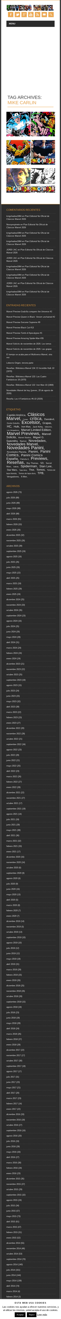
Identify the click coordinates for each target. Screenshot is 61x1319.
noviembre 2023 (13, 669)
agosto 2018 (12, 1007)
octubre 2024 (12, 610)
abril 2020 (10, 900)
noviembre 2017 (13, 1055)
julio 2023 (10, 691)
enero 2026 (11, 530)
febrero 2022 (12, 782)
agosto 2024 (12, 621)
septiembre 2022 (13, 744)
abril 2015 (10, 1221)
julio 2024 (10, 626)
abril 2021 (10, 835)
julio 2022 (10, 755)
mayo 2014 (11, 1281)
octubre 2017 (12, 1061)
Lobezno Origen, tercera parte (19, 363)
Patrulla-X (24, 459)
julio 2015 (10, 1205)
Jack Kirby (38, 426)
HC (9, 426)
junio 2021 (11, 825)
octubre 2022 (12, 739)
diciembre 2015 (13, 1179)
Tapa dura (23, 470)
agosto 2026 (12, 492)
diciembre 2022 (13, 728)
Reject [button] (32, 1315)
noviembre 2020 (13, 862)
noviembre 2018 (13, 991)
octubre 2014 (12, 1254)
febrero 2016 (12, 1168)
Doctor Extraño (13, 423)
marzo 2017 (11, 1098)
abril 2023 (10, 707)
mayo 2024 (11, 637)
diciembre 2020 (13, 857)
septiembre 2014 (13, 1259)
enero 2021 (11, 851)
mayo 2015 (11, 1216)
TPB (40, 473)
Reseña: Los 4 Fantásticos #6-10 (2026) (24, 399)
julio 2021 (10, 819)
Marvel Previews (23, 433)
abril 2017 (10, 1093)
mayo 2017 (11, 1087)
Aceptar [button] (20, 1315)
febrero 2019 (12, 975)
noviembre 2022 (13, 733)
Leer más (42, 1314)
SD (42, 463)
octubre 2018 (12, 996)
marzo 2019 (11, 969)
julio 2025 (10, 562)
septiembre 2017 (13, 1066)
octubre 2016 (12, 1125)
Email (44, 14)
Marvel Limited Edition (36, 430)
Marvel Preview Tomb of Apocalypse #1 (24, 333)
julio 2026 (10, 498)
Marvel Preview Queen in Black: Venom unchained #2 (30, 317)
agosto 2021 (12, 814)
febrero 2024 (12, 653)
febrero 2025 (12, 589)
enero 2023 (11, 723)
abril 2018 (10, 1028)
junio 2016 (11, 1146)
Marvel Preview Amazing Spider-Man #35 (25, 338)
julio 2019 (10, 948)
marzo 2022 (11, 776)
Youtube (30, 14)
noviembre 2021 (13, 798)
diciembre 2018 (13, 985)
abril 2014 (10, 1286)
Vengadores (13, 477)
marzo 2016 (11, 1163)
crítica (35, 418)
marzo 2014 (11, 1291)
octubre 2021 (12, 803)
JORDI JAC (11, 250)
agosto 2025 (12, 556)
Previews (39, 458)
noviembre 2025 (13, 540)
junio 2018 (11, 1018)
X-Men (24, 477)
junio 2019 (11, 953)
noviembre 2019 (13, 927)
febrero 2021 (12, 846)
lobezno (48, 427)
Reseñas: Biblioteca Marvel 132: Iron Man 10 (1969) (29, 385)
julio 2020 (10, 884)
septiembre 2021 (13, 809)
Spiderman (29, 466)
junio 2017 (11, 1082)
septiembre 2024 (13, 615)
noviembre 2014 (13, 1248)
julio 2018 (10, 1012)
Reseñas (15, 462)
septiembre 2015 (13, 1195)
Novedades (37, 440)
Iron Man (25, 426)
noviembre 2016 (13, 1120)
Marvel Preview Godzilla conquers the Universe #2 (29, 311)
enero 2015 (11, 1238)
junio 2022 (11, 760)
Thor (31, 469)
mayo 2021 (11, 830)
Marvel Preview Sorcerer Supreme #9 (23, 322)
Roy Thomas (32, 463)
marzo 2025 (11, 583)
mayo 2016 (11, 1152)
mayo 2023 (11, 701)
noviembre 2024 (13, 605)
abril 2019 (10, 964)
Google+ (24, 14)
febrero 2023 (12, 717)
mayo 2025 (11, 573)
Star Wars (12, 470)
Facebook (10, 14)
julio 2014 (10, 1270)
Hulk (16, 426)
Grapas (47, 423)
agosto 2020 (12, 878)
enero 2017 (11, 1109)
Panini (33, 451)
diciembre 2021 (13, 792)
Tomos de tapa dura (27, 473)
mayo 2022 (11, 766)
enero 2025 (11, 594)
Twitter (17, 14)
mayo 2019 (11, 959)
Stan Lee (45, 466)
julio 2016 (10, 1141)
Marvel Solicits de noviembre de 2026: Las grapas (29, 349)
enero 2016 (11, 1173)
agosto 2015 (12, 1200)
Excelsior (31, 422)
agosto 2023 (12, 685)
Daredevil (49, 419)
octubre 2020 (12, 867)
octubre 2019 (12, 932)
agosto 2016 (12, 1136)
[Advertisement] (30, 58)
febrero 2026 (12, 524)
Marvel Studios (24, 438)
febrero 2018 (12, 1039)
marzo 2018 (11, 1034)
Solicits (16, 467)
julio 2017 (10, 1077)
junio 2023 (11, 696)
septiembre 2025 (13, 551)
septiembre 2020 (13, 873)
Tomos (40, 469)
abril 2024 (10, 642)
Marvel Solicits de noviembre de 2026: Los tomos (28, 344)
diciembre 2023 (13, 664)
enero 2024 (11, 658)
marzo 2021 (11, 841)
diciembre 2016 (13, 1114)
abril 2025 (10, 578)
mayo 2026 (11, 508)
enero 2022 (11, 787)
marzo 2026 (11, 519)
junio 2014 (11, 1275)
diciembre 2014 (13, 1243)
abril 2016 (10, 1157)
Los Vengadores (13, 430)
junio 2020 (11, 889)
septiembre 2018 (13, 1002)
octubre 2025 (12, 546)
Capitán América (16, 415)
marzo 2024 (11, 648)
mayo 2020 (11, 894)
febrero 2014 (12, 1297)
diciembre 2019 (13, 921)
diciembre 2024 (13, 599)
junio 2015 (11, 1211)
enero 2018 (11, 1045)
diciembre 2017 (13, 1050)
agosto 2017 (12, 1071)
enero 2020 (11, 916)
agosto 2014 (12, 1264)
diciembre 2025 (13, 535)
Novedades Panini (25, 447)
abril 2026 (10, 514)
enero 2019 (11, 980)
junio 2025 (11, 567)
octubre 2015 (12, 1189)
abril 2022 (10, 771)
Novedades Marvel (22, 444)
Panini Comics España (24, 457)
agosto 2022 (12, 749)
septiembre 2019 (13, 937)
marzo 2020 (11, 905)
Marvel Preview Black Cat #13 (20, 327)
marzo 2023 (11, 712)
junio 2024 (11, 632)
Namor (23, 441)
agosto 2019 (12, 943)
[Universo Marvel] (30, 10)
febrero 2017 (12, 1103)
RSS (37, 14)
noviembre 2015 (13, 1184)
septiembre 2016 (13, 1130)
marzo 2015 (11, 1227)
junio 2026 (11, 503)
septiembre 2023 (13, 680)
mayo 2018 (11, 1023)
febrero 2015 (12, 1232)
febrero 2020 (12, 910)
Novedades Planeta (16, 452)
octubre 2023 (12, 674)
